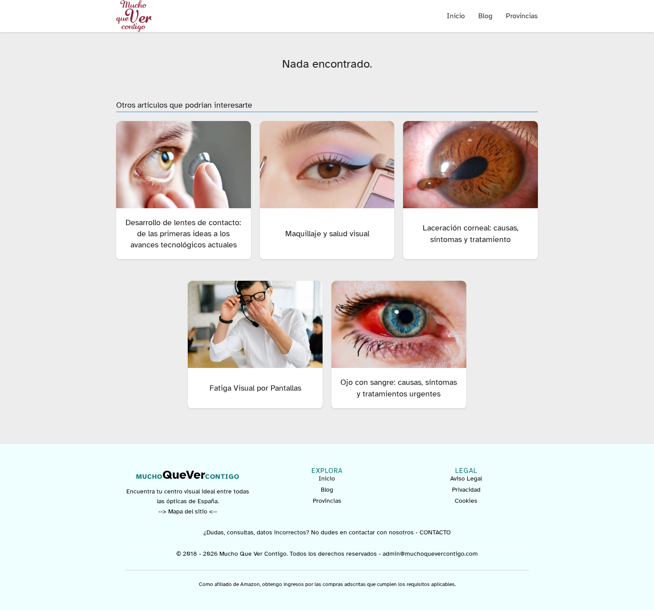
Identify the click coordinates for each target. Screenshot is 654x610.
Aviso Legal (466, 478)
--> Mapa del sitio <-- (187, 511)
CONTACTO (435, 532)
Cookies (466, 501)
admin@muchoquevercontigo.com (430, 553)
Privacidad (466, 489)
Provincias (522, 16)
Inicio (456, 16)
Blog (485, 16)
